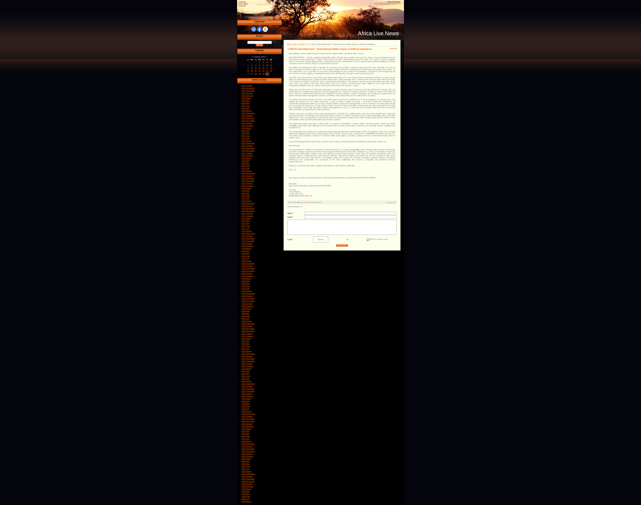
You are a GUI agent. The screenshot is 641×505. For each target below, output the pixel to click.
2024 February (248, 426)
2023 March (246, 399)
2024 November (248, 449)
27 (252, 74)
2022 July (245, 379)
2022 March (246, 369)
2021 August (247, 351)
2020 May (246, 314)
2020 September (248, 324)
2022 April (245, 371)
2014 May (246, 133)
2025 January (247, 454)
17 (267, 68)
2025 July (245, 469)
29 (260, 74)
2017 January (247, 213)
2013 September (248, 113)
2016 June (246, 196)
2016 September (248, 203)
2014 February (248, 126)
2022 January (247, 364)
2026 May (246, 494)
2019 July (245, 289)
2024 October (247, 446)
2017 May (246, 223)
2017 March (246, 218)
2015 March (246, 158)
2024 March (246, 429)
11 (271, 65)
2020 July (245, 319)
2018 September (248, 264)
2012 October (247, 86)
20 (252, 71)
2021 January (247, 334)
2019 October (247, 296)
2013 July (245, 108)
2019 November (248, 299)
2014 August (247, 141)
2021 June (246, 346)
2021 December (248, 361)
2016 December (248, 211)
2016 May (246, 193)
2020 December (248, 331)
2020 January (247, 304)
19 (248, 71)
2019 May (246, 284)
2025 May (246, 464)
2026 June (246, 496)
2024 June (246, 436)
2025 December (248, 481)
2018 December (248, 271)
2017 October (247, 236)
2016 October (247, 206)
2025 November (248, 479)
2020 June (246, 316)
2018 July (245, 259)
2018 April (245, 251)
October (302, 44)
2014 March (246, 128)
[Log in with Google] (265, 29)
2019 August (247, 291)
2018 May (246, 253)
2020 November (248, 329)
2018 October (247, 266)
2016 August (247, 201)
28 (256, 74)
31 (267, 74)
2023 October (247, 416)
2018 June (246, 256)
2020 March (246, 309)
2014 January (247, 123)
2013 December (248, 121)
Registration (385, 4)
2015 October (247, 176)
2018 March (246, 248)
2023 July (245, 409)
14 (256, 68)
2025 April (245, 461)
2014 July (245, 138)
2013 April (245, 101)
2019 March (246, 279)
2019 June (246, 286)
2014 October (247, 146)
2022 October (247, 386)
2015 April (245, 161)
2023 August (247, 411)
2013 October (247, 116)
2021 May (246, 344)
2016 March (246, 188)
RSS (399, 4)
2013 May (246, 103)
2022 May (246, 374)
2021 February (248, 336)
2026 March (246, 489)
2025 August (247, 471)
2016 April (245, 191)
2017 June (246, 226)
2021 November (248, 359)
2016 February (248, 186)
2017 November (248, 238)
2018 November (248, 269)
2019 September (248, 294)
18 (271, 68)
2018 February (248, 246)
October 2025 (259, 57)
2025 (295, 44)
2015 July (245, 168)
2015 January (247, 153)
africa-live (307, 202)
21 (256, 71)
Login (393, 4)
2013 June (246, 106)
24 (267, 71)
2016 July (245, 198)
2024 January (247, 424)
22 (260, 71)
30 (263, 74)
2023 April (245, 401)
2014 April (245, 131)
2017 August (247, 231)
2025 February (248, 456)
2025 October (247, 476)
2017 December (248, 241)
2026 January (247, 484)
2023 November (248, 419)
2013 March (246, 98)
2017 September (248, 233)
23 (263, 71)
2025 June (246, 466)
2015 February (248, 156)
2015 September (248, 173)
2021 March (246, 339)
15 (260, 68)
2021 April (245, 341)
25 (271, 71)
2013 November (248, 118)
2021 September (248, 354)
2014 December (248, 151)
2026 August (247, 501)
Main (376, 4)
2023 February (248, 396)
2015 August (247, 171)
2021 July (245, 349)
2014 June (246, 136)
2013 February (248, 96)
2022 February (248, 366)
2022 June (246, 376)
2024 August (247, 441)
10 (267, 65)
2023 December (248, 421)
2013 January (247, 93)
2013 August (247, 111)
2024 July (245, 439)
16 (263, 68)
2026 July (245, 499)
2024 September (248, 444)
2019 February (248, 276)
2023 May (246, 404)
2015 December (248, 181)
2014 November (248, 148)
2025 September (248, 474)
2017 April (245, 221)
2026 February (248, 486)
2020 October (247, 326)
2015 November (248, 178)
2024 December (248, 451)
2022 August (247, 381)
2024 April (245, 431)
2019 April (245, 281)
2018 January (247, 243)
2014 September (248, 143)
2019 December (248, 301)
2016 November (248, 208)
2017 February (248, 216)
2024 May (246, 434)
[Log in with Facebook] (259, 29)
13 (252, 68)
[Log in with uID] (253, 29)
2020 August (247, 321)
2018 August (247, 261)
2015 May (246, 163)
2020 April (245, 311)
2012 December (248, 91)
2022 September (248, 384)
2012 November (248, 88)
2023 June (246, 406)
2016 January (247, 183)
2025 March (246, 459)
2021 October (247, 356)
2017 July (245, 228)
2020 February (248, 306)
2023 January (247, 394)
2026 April (245, 491)
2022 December (248, 391)
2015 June (246, 166)
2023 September (248, 414)
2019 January (247, 274)
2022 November (248, 389)
